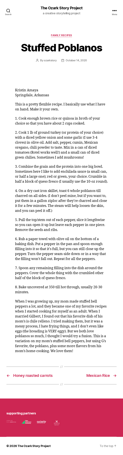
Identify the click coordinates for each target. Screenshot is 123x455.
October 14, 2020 (76, 60)
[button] (12, 422)
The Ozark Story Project (61, 8)
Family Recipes (61, 35)
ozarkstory (50, 60)
